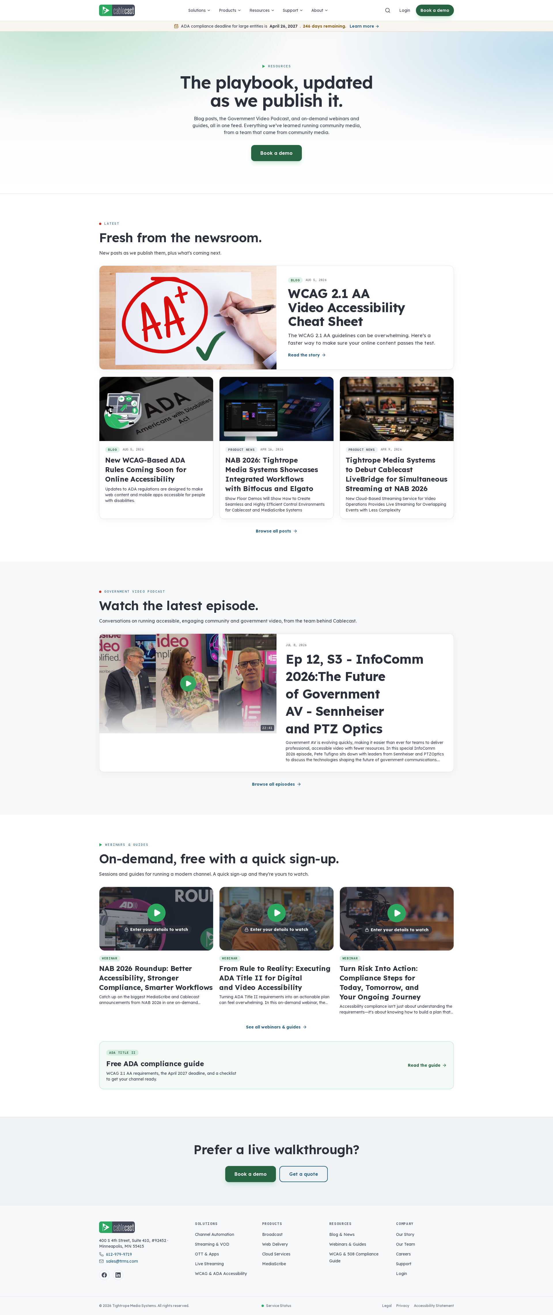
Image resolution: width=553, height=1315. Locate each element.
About (317, 10)
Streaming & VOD (212, 1244)
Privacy (402, 1305)
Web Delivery (275, 1244)
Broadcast (272, 1234)
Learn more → (364, 26)
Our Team (405, 1244)
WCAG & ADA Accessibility (221, 1273)
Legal (387, 1305)
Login (404, 10)
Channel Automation (214, 1234)
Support (290, 10)
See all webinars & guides (273, 1027)
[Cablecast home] (117, 10)
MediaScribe (274, 1263)
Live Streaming (209, 1263)
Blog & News (342, 1234)
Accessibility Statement (434, 1305)
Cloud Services (276, 1254)
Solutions (197, 10)
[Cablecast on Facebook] (104, 1275)
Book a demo (435, 10)
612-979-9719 (119, 1254)
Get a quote (303, 1174)
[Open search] (387, 10)
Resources (259, 10)
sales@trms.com (122, 1261)
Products (227, 10)
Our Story (405, 1234)
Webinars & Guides (347, 1244)
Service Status (278, 1305)
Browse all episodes (273, 784)
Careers (403, 1254)
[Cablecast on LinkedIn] (118, 1275)
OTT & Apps (207, 1254)
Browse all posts (273, 531)
